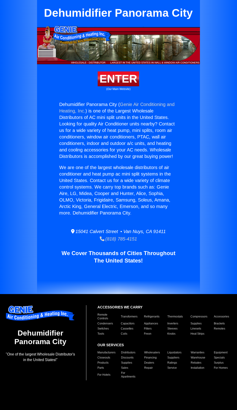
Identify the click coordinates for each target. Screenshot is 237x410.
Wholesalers (152, 352)
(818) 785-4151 (120, 238)
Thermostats (175, 316)
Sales (124, 367)
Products (103, 362)
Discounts (127, 357)
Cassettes (127, 328)
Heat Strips (197, 333)
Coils (124, 333)
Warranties (197, 352)
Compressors (198, 316)
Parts (100, 367)
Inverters (172, 323)
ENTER (118, 79)
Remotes (219, 328)
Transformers (129, 316)
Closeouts (103, 357)
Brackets (219, 323)
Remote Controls (102, 316)
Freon (147, 333)
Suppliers (173, 357)
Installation (197, 367)
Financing (150, 357)
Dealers (149, 362)
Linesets (195, 328)
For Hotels (103, 374)
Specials (219, 357)
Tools (100, 333)
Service (172, 367)
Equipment (221, 352)
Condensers (105, 323)
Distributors (128, 352)
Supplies (196, 323)
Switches (103, 328)
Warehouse (198, 357)
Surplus (219, 362)
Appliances (151, 323)
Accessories (221, 316)
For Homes (221, 367)
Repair (148, 367)
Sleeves (172, 328)
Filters (148, 328)
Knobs (171, 333)
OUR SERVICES (110, 345)
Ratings (172, 362)
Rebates (196, 362)
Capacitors (127, 323)
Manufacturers (106, 352)
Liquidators (174, 352)
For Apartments (128, 374)
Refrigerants (151, 316)
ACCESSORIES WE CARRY (120, 307)
